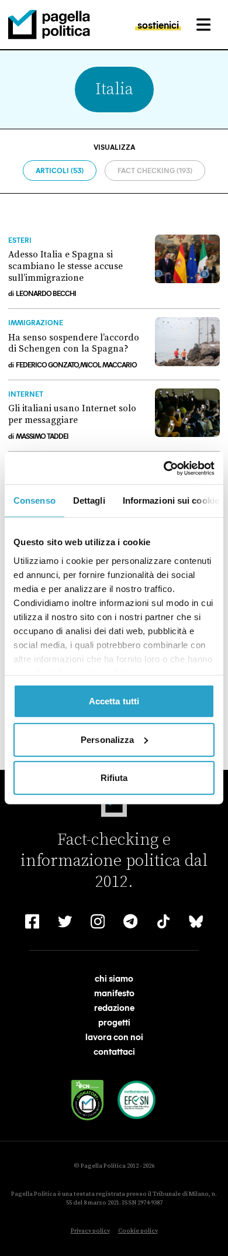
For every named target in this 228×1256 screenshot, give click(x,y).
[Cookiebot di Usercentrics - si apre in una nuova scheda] (164, 468)
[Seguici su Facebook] (32, 921)
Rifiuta (114, 778)
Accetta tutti (114, 701)
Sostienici (158, 25)
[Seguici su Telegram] (130, 921)
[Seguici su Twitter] (65, 921)
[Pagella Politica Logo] (49, 24)
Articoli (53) (60, 170)
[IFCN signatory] (87, 1100)
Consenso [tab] (34, 500)
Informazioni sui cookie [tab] (171, 500)
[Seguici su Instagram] (97, 921)
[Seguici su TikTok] (163, 921)
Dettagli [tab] (89, 500)
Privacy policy (90, 1231)
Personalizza (107, 739)
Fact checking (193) (155, 170)
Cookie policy (138, 1231)
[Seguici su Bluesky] (195, 921)
